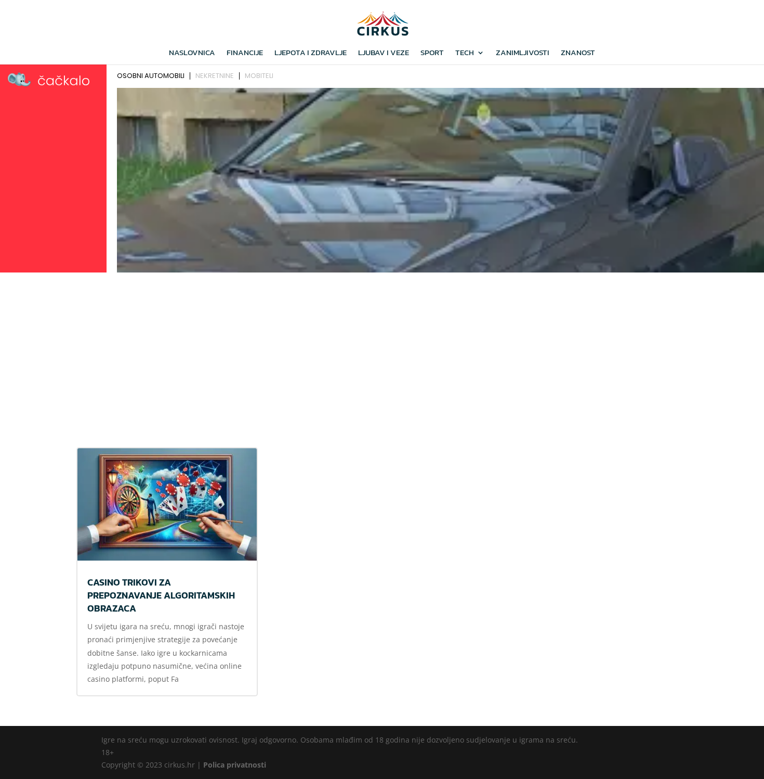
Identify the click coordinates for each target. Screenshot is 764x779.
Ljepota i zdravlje (310, 53)
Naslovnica (192, 53)
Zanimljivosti (522, 53)
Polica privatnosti (234, 765)
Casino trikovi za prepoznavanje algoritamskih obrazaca (161, 595)
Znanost (578, 53)
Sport (432, 53)
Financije (245, 53)
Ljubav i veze (383, 53)
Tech (464, 53)
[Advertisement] (382, 354)
